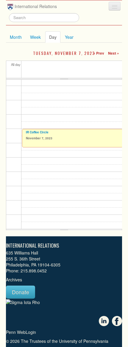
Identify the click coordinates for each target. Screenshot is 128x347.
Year (69, 37)
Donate (20, 292)
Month (16, 37)
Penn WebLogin (21, 332)
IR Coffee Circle (37, 132)
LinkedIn (104, 321)
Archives (14, 280)
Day (54, 37)
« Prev (98, 53)
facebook (117, 321)
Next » (113, 53)
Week (35, 37)
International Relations (36, 6)
